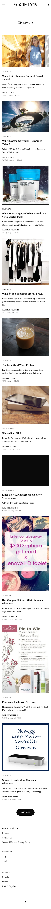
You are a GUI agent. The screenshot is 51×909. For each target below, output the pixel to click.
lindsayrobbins (11, 715)
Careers (5, 833)
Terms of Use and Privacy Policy (16, 842)
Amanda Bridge (11, 378)
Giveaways (6, 71)
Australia (6, 872)
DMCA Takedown (10, 828)
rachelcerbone (11, 508)
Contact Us (7, 837)
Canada (5, 877)
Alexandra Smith (11, 230)
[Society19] (25, 4)
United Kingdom (9, 886)
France (5, 881)
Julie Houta (9, 93)
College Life (8, 429)
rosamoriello (10, 617)
